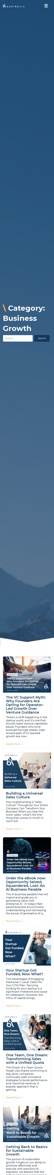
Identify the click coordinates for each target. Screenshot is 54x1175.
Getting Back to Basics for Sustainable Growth (27, 1150)
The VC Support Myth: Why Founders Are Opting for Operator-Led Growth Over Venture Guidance (26, 704)
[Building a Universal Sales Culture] (27, 770)
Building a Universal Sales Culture (24, 795)
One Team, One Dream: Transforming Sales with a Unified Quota (27, 1059)
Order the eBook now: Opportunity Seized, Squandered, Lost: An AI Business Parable (26, 883)
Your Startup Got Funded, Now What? (24, 972)
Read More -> (14, 744)
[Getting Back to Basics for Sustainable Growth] (27, 1124)
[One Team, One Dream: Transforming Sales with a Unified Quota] (27, 1032)
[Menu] (46, 5)
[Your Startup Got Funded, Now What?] (27, 947)
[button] (42, 338)
